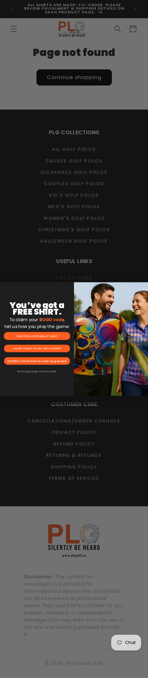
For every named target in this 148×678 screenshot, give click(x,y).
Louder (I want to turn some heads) (37, 348)
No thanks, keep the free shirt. (37, 371)
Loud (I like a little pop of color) (37, 336)
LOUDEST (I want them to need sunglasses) (37, 361)
